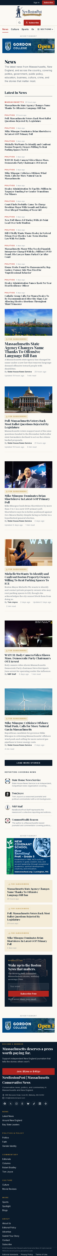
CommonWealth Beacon (25, 819)
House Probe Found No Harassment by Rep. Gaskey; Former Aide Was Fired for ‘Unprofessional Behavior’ (28, 270)
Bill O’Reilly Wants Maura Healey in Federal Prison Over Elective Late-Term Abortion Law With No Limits (28, 236)
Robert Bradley (9, 1167)
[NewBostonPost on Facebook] (4, 1103)
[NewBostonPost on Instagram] (16, 1103)
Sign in (36, 2)
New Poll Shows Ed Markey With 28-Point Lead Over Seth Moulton (26, 221)
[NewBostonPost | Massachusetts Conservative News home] (28, 11)
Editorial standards (10, 1254)
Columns (6, 1163)
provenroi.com (27, 1251)
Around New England (12, 1120)
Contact (6, 1240)
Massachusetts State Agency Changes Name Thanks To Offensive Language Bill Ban (27, 107)
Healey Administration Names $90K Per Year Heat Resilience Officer (28, 284)
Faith (4, 1142)
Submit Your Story (10, 1236)
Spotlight (6, 1206)
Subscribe (48, 2)
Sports (25, 29)
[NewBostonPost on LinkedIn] (39, 1103)
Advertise (6, 1232)
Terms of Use (41, 1254)
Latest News (8, 1116)
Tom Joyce (12, 602)
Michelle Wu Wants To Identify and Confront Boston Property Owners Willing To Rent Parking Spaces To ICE (28, 147)
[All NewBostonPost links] (45, 1103)
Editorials (6, 1159)
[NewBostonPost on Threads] (22, 1103)
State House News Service (19, 372)
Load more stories (28, 763)
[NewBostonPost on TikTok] (34, 1103)
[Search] (19, 23)
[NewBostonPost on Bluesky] (28, 1103)
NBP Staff (11, 674)
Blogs (5, 1210)
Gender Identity (9, 1146)
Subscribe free (28, 993)
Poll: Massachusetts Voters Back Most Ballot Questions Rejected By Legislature (28, 120)
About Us (6, 1223)
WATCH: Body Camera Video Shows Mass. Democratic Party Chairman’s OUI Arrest (27, 161)
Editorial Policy (9, 1227)
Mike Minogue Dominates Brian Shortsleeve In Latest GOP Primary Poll (28, 132)
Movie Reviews (9, 1189)
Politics (5, 1137)
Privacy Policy (27, 1254)
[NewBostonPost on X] (10, 1103)
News (5, 29)
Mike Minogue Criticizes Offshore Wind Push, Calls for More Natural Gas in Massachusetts (25, 176)
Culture (15, 29)
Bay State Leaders (10, 1124)
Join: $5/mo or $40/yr (28, 1071)
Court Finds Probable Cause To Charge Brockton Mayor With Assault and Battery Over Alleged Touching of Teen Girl (26, 207)
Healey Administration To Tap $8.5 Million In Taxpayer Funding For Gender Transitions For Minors (28, 191)
